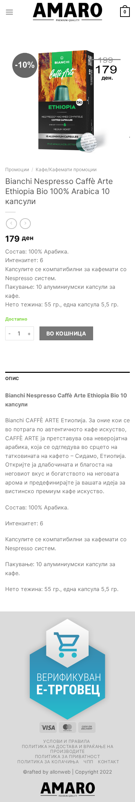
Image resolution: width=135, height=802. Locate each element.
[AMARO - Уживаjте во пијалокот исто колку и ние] (67, 12)
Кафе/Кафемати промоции (66, 169)
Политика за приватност (67, 756)
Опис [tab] (12, 378)
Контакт (108, 761)
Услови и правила (66, 741)
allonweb (60, 772)
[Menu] (9, 11)
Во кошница (66, 333)
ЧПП (88, 761)
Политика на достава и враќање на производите (68, 749)
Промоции (17, 169)
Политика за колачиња (48, 761)
